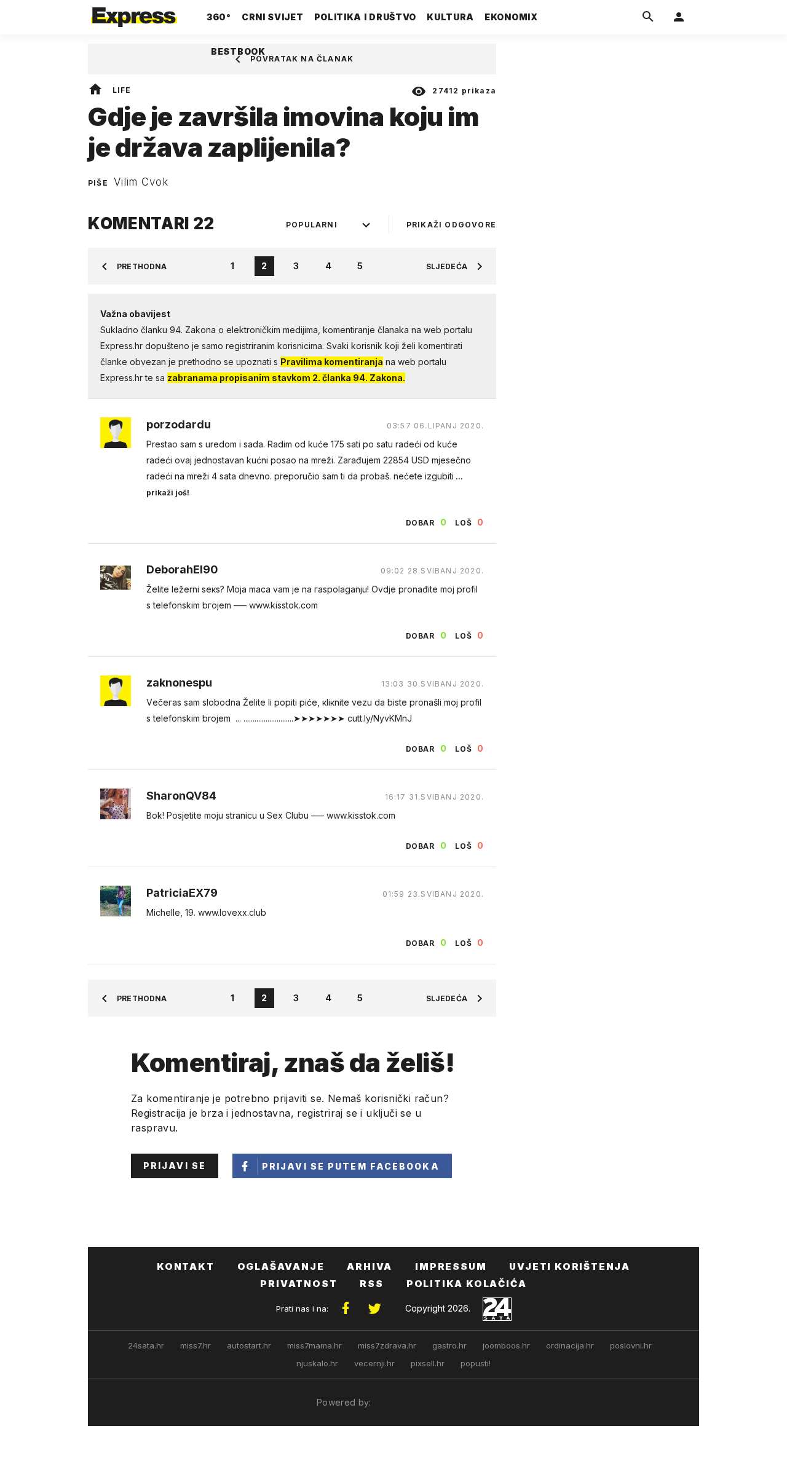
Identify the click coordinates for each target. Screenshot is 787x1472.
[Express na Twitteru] (374, 1308)
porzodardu (178, 424)
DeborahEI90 (182, 569)
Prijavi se (174, 1165)
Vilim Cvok (141, 182)
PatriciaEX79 (182, 893)
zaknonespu (179, 682)
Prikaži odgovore (451, 224)
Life (122, 90)
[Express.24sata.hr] (134, 13)
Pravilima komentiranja (331, 361)
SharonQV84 (181, 795)
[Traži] (648, 17)
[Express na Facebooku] (345, 1308)
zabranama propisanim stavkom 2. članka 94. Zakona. (286, 377)
